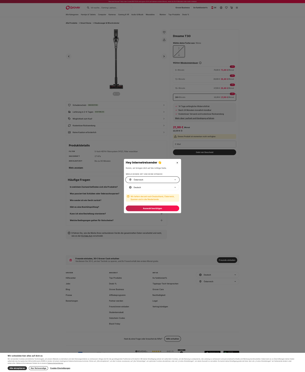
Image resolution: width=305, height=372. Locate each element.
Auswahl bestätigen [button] (152, 208)
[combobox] (152, 180)
